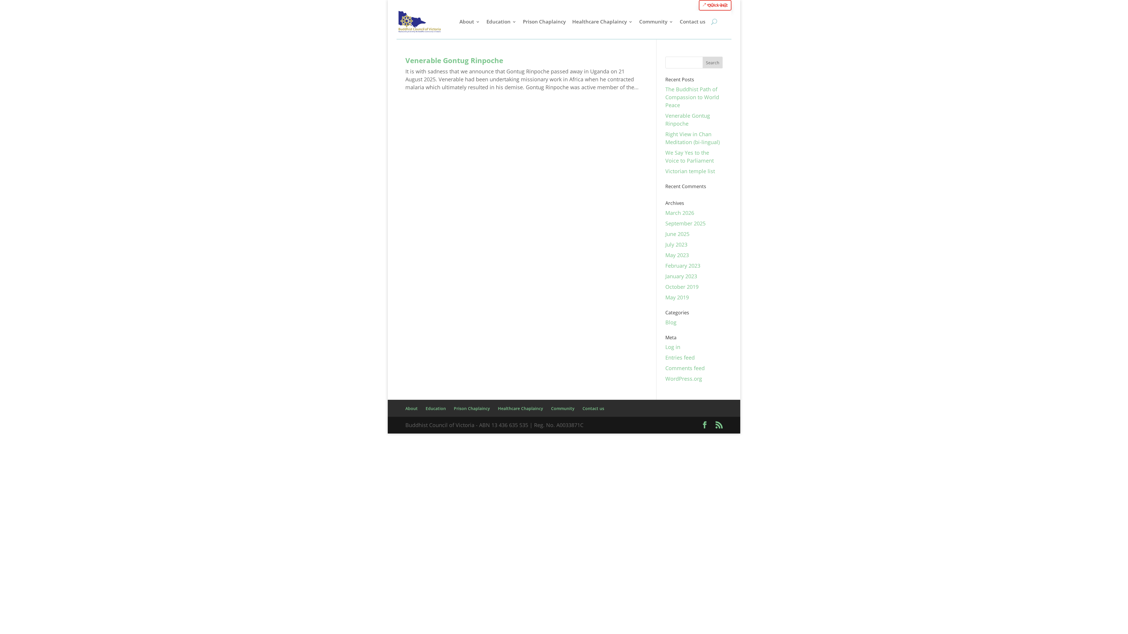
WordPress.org (683, 378)
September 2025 (685, 223)
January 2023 (681, 276)
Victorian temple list (690, 171)
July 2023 (676, 244)
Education (498, 21)
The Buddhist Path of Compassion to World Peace (692, 97)
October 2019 (682, 286)
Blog (671, 322)
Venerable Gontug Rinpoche (454, 60)
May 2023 (677, 255)
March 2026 (679, 212)
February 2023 (682, 265)
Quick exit (718, 5)
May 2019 (677, 297)
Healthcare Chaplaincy (599, 21)
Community (653, 21)
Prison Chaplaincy (544, 21)
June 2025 (677, 233)
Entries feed (680, 357)
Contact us (692, 21)
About (466, 21)
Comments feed (685, 368)
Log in (672, 346)
